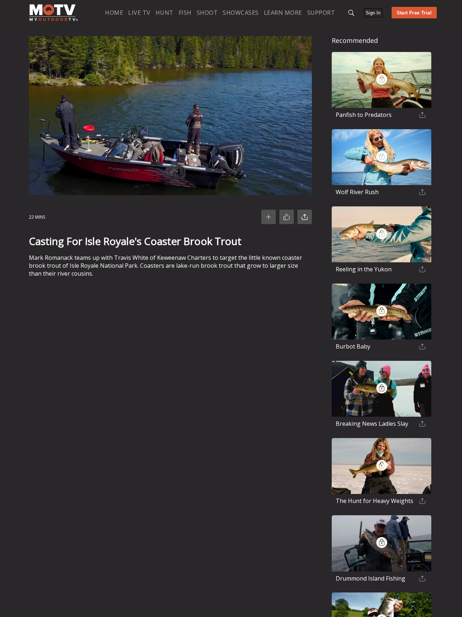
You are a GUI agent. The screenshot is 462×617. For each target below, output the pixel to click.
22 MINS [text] (37, 217)
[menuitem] (114, 12)
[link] (54, 12)
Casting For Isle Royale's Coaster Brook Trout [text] (135, 241)
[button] (351, 13)
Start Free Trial (414, 13)
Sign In (373, 13)
